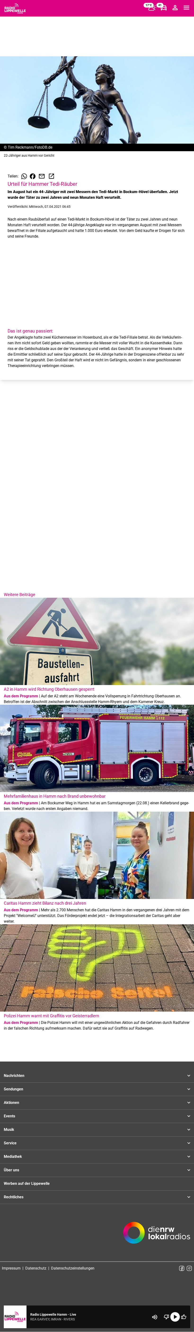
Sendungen (13, 1089)
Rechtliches (13, 1197)
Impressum (11, 1268)
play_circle (175, 1317)
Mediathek (13, 1156)
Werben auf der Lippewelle (27, 1183)
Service (10, 1143)
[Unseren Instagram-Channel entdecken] (189, 1268)
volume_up (154, 1317)
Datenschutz (35, 1268)
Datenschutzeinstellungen (72, 1268)
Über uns (11, 1170)
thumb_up (183, 1317)
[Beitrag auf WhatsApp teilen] (24, 176)
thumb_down (166, 1317)
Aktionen (11, 1102)
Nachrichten (14, 1075)
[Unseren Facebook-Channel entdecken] (182, 1268)
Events (9, 1116)
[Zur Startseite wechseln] (15, 8)
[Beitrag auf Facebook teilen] (32, 176)
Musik (9, 1129)
